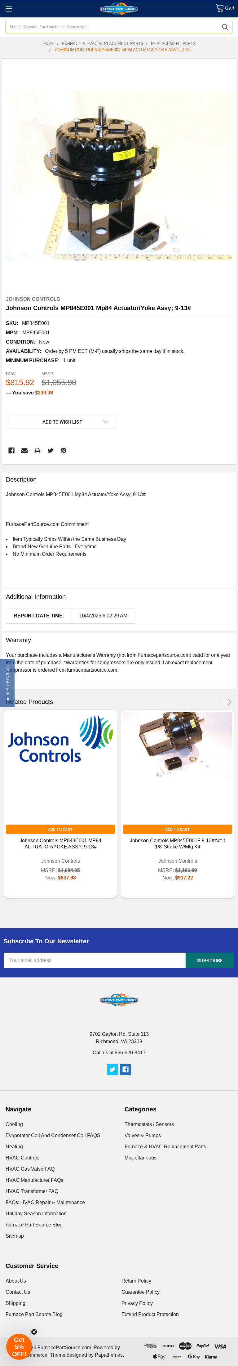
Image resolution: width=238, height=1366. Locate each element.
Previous (221, 702)
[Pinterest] (63, 450)
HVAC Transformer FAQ (32, 1191)
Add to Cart (60, 829)
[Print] (37, 450)
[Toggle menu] (8, 8)
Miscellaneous (140, 1157)
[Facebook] (11, 450)
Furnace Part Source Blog (34, 1224)
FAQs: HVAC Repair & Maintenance (45, 1202)
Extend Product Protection (150, 1314)
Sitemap (15, 1236)
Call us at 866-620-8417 (119, 1052)
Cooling (14, 1124)
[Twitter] (50, 450)
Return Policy (136, 1281)
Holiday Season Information (36, 1213)
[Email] (24, 450)
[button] (7, 683)
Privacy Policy (137, 1303)
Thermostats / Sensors (149, 1124)
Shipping (15, 1303)
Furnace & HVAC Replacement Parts (165, 1146)
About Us (16, 1281)
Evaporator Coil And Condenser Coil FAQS (53, 1135)
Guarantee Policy (140, 1292)
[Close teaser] (34, 1332)
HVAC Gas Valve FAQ (30, 1169)
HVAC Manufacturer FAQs (34, 1180)
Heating (14, 1146)
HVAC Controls (22, 1157)
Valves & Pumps (143, 1135)
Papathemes (109, 1355)
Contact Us (18, 1292)
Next (228, 702)
